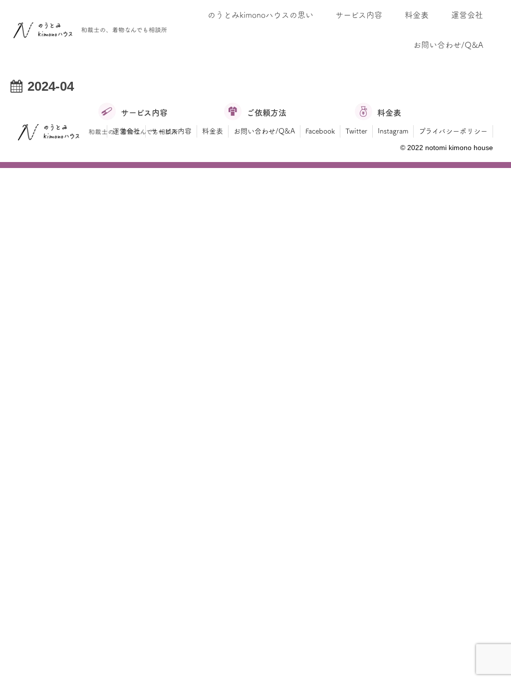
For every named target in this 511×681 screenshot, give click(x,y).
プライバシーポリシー (453, 131)
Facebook (320, 131)
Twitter (356, 131)
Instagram (393, 131)
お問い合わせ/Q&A (264, 131)
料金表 (212, 131)
